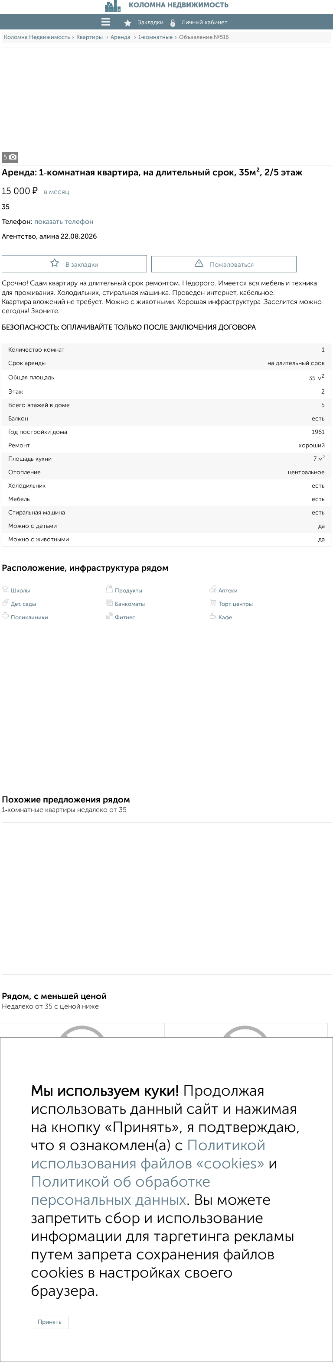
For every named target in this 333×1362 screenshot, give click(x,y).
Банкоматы (129, 604)
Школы (20, 591)
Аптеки (227, 591)
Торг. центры (235, 604)
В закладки (81, 265)
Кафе (224, 618)
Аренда (121, 37)
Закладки (150, 22)
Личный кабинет (205, 22)
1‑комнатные (155, 37)
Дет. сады (23, 604)
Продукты (128, 591)
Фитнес (124, 618)
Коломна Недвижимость (37, 37)
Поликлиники (29, 618)
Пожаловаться (232, 265)
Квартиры (90, 37)
